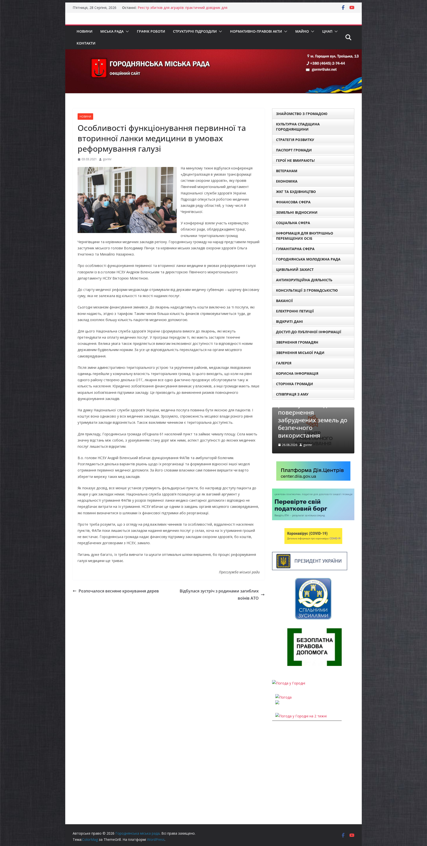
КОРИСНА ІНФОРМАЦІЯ (297, 373)
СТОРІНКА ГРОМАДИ (294, 383)
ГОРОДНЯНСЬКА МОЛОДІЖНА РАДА (308, 259)
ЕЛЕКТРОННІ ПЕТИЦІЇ (295, 311)
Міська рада (112, 31)
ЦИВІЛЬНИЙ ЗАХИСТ (295, 269)
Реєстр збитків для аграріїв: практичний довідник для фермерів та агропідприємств (182, 10)
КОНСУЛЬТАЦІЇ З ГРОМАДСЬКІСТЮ (307, 290)
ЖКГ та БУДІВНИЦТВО (296, 191)
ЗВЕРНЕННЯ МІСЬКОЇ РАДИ (300, 352)
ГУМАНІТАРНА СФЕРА (295, 248)
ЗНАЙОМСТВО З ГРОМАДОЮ (301, 113)
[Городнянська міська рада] (213, 52)
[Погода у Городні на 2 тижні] (301, 716)
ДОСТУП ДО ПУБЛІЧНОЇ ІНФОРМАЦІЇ (308, 331)
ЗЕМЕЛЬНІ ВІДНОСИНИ (297, 212)
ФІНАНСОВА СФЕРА (293, 202)
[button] (126, 31)
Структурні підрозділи (195, 31)
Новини (84, 31)
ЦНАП (327, 31)
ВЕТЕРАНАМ (286, 170)
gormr (107, 159)
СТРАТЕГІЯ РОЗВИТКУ (295, 139)
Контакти (86, 43)
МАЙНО (302, 31)
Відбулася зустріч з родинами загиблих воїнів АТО (219, 594)
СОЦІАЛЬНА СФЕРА (293, 222)
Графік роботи (151, 31)
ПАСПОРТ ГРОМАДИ (294, 150)
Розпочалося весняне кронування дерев (119, 591)
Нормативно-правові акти (256, 31)
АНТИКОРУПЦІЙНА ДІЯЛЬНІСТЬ (304, 280)
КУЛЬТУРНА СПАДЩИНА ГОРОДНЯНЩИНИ (298, 127)
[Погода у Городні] (288, 683)
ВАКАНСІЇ (284, 300)
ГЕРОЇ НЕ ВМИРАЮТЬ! (295, 160)
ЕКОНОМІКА (287, 181)
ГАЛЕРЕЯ (283, 363)
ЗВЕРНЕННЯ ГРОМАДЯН (297, 342)
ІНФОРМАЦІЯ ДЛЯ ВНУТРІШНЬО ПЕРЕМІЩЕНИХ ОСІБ (304, 236)
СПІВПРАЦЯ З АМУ (292, 394)
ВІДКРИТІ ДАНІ (289, 321)
